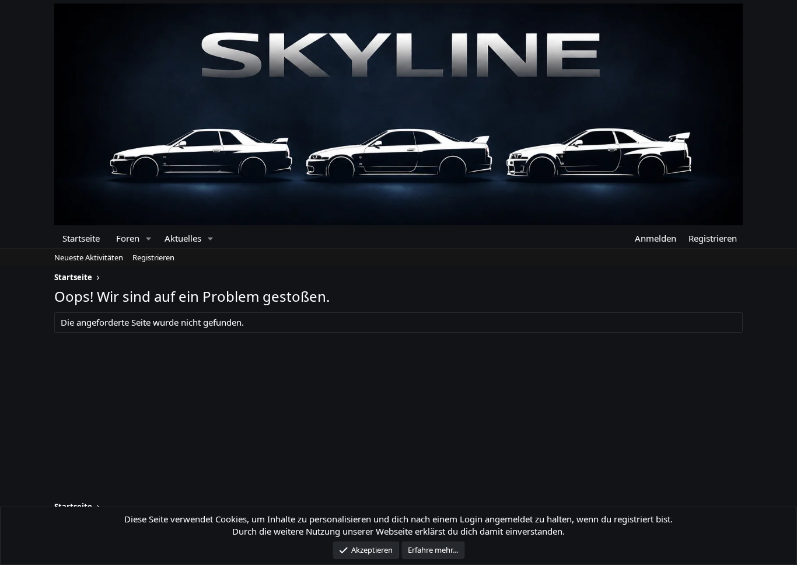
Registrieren (153, 257)
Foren (127, 238)
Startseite (81, 238)
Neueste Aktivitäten (88, 257)
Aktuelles (183, 238)
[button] (148, 238)
